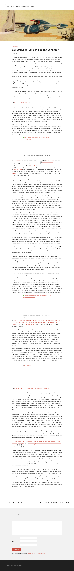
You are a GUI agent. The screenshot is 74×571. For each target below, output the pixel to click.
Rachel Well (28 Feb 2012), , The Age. (31, 388)
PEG (6, 4)
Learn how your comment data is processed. (36, 553)
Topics (47, 5)
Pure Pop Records (18, 169)
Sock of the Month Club (30, 324)
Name (13, 537)
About (43, 5)
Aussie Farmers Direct (47, 162)
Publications (59, 5)
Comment (14, 520)
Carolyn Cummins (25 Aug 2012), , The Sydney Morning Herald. (37, 320)
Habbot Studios (34, 165)
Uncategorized (15, 46)
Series (53, 5)
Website (13, 545)
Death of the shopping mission (21, 102)
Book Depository (18, 160)
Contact (66, 5)
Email (13, 541)
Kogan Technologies (50, 160)
